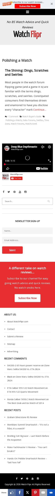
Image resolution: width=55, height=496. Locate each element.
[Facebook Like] (12, 492)
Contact (11, 329)
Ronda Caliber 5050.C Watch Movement (26, 399)
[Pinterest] (35, 492)
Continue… (39, 109)
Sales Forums (29, 120)
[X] (27, 492)
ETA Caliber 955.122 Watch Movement (26, 387)
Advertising (12, 351)
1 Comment (12, 116)
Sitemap (11, 343)
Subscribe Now (27, 6)
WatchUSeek (31, 123)
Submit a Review (15, 336)
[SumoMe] (51, 492)
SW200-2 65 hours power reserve (24, 365)
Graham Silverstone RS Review (22, 417)
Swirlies (39, 120)
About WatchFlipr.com (17, 321)
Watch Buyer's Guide (31, 116)
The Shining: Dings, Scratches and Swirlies (26, 72)
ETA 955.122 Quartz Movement (22, 391)
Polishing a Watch (14, 120)
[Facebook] (20, 492)
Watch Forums (17, 123)
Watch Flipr (26, 484)
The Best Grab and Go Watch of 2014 (25, 403)
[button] (27, 4)
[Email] (43, 492)
